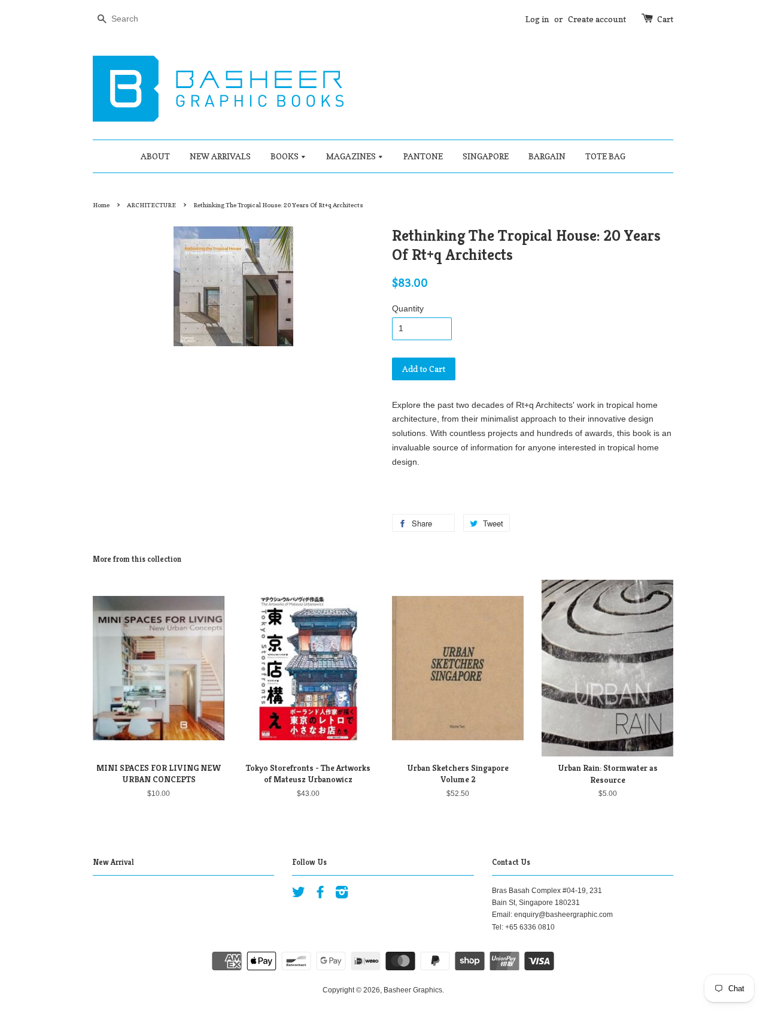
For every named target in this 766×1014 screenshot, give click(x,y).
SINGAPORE (486, 156)
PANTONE (423, 156)
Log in (537, 19)
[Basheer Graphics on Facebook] (320, 895)
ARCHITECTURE (151, 204)
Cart (665, 19)
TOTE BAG (605, 156)
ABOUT (155, 156)
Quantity (408, 308)
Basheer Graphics (413, 990)
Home (101, 204)
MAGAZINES (352, 156)
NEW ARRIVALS (220, 156)
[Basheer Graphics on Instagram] (341, 895)
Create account (597, 19)
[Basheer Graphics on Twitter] (298, 895)
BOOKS (285, 156)
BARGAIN (547, 156)
